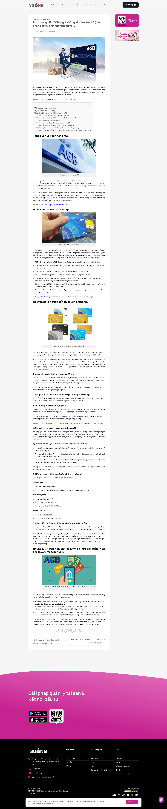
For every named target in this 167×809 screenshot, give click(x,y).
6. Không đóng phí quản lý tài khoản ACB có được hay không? (58, 128)
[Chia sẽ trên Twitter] (67, 631)
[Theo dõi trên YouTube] (128, 795)
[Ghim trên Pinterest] (75, 631)
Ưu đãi (76, 5)
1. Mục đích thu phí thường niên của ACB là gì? (53, 115)
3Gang (54, 31)
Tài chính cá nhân (45, 19)
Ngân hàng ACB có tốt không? (45, 110)
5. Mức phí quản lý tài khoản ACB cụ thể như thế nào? (55, 125)
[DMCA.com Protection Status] (131, 791)
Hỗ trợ (84, 5)
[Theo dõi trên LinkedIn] (136, 795)
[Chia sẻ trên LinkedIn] (80, 631)
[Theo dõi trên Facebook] (114, 795)
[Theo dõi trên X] (132, 795)
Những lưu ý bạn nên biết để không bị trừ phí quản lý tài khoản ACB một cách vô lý (63, 130)
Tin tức (104, 5)
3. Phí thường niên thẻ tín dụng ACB (49, 120)
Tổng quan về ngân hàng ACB (45, 108)
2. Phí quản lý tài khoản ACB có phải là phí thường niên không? (58, 118)
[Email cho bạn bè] (71, 631)
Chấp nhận (131, 802)
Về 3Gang (54, 5)
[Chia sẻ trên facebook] (63, 631)
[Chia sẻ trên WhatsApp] (58, 631)
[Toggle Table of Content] (88, 105)
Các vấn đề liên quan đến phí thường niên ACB (51, 113)
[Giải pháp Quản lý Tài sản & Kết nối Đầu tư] (38, 5)
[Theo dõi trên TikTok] (123, 795)
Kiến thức (93, 5)
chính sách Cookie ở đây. (46, 803)
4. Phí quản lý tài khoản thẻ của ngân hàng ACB (53, 123)
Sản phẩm (66, 5)
